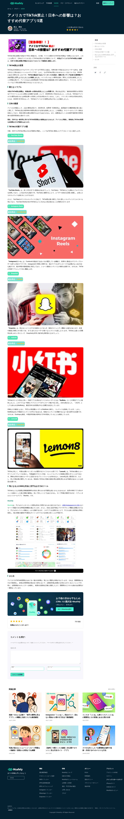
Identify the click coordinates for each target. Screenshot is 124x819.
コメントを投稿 (17, 674)
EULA (86, 772)
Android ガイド (111, 787)
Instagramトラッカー (45, 790)
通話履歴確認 (43, 772)
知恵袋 (56, 3)
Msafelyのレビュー (112, 790)
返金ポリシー (89, 779)
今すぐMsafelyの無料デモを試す (44, 570)
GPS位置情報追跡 (44, 783)
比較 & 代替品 (66, 776)
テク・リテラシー (66, 3)
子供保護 (49, 3)
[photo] (10, 28)
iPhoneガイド (110, 783)
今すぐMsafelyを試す (65, 609)
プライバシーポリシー (91, 783)
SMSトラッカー (44, 779)
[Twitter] (95, 72)
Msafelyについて (67, 772)
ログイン (109, 776)
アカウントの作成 (111, 772)
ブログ (64, 793)
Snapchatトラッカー (45, 796)
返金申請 (87, 786)
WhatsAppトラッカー (45, 793)
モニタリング (39, 3)
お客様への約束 (67, 783)
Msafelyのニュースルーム (70, 779)
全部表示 (10, 810)
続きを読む (111, 689)
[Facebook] (100, 72)
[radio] (67, 30)
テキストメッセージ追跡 (46, 776)
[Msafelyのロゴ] (16, 3)
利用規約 (87, 776)
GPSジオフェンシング (46, 786)
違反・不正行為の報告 (69, 786)
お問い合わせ (66, 790)
